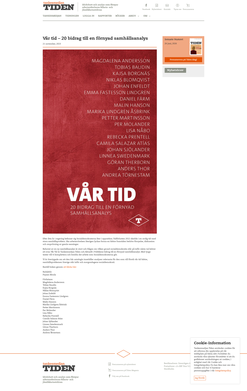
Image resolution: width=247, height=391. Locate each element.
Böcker (120, 16)
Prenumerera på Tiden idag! (183, 60)
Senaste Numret (174, 39)
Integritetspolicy (223, 371)
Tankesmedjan (52, 16)
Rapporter (105, 16)
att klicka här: (70, 267)
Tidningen (72, 16)
